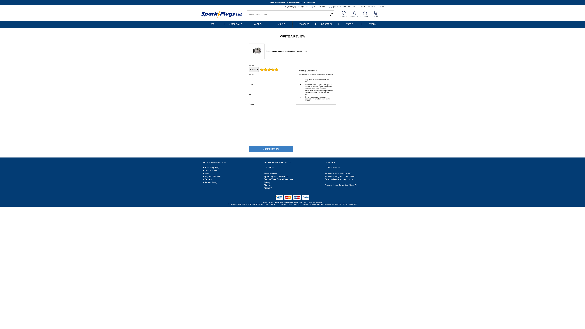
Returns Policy (211, 182)
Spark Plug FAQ (212, 167)
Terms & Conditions (315, 202)
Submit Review (271, 149)
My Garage (365, 16)
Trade (349, 24)
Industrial (326, 24)
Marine (281, 24)
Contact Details (333, 167)
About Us (270, 167)
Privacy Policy (268, 202)
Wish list (343, 16)
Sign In (361, 7)
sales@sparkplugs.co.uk (298, 7)
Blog (207, 173)
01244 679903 (320, 7)
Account (354, 16)
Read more (311, 2)
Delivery (208, 179)
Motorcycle (235, 24)
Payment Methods (213, 176)
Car (212, 24)
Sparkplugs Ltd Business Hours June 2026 (290, 202)
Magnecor (303, 24)
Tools (372, 24)
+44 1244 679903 (347, 176)
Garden (258, 24)
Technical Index (211, 170)
